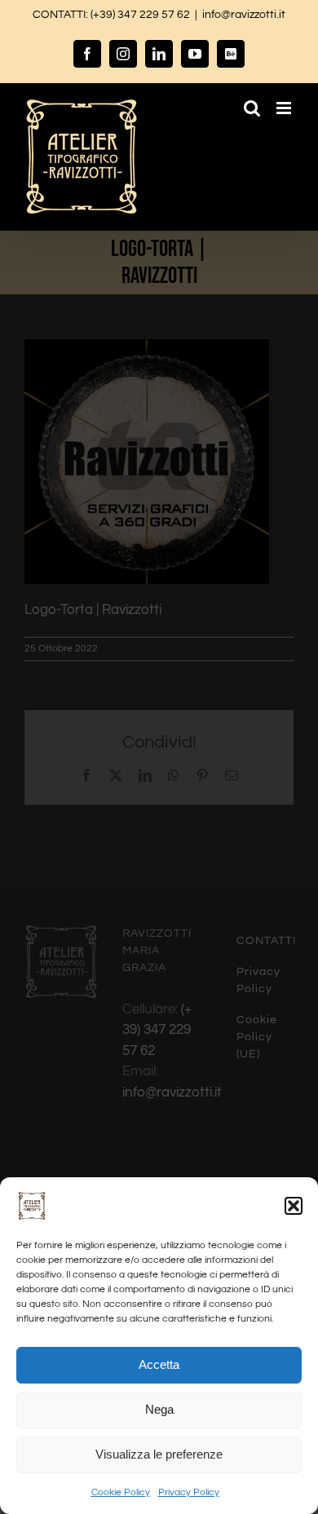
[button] (293, 1206)
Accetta (159, 1364)
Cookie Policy (120, 1492)
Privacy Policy (188, 1492)
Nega (159, 1409)
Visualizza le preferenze (159, 1454)
